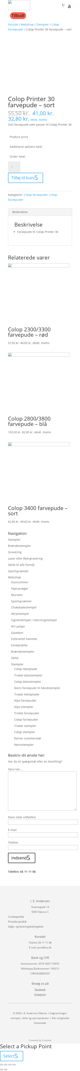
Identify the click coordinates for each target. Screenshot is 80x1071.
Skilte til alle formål (21, 565)
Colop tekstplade (25, 669)
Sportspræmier (18, 571)
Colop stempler (24, 732)
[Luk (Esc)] (1, 1064)
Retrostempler (24, 745)
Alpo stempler (23, 707)
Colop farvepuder (36, 195)
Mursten (17, 595)
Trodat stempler (25, 726)
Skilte (14, 658)
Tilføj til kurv (22, 178)
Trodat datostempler (28, 675)
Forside (13, 24)
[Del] (5, 1064)
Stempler (42, 24)
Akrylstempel (20, 614)
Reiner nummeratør (27, 738)
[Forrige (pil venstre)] (1, 1069)
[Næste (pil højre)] (5, 1069)
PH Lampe (18, 626)
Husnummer (19, 582)
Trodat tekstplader (27, 694)
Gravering (15, 552)
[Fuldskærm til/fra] (9, 1064)
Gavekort (17, 633)
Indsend (19, 858)
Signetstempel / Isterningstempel (34, 620)
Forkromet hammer (24, 639)
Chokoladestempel (24, 607)
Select (9, 1056)
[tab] (40, 212)
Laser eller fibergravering (25, 558)
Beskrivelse (20, 212)
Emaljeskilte (19, 645)
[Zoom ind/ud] (14, 1064)
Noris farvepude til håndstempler (37, 688)
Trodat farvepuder (26, 713)
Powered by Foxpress (40, 1040)
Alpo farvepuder (25, 700)
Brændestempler (19, 546)
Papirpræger (19, 588)
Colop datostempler (27, 682)
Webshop (27, 24)
